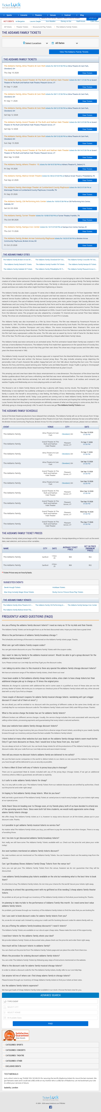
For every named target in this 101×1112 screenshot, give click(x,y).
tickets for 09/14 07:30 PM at (50, 151)
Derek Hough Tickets (12, 587)
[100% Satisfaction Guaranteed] (15, 1035)
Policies (62, 1103)
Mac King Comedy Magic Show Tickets (19, 592)
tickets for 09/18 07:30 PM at (44, 164)
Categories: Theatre (15, 1055)
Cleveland (66, 434)
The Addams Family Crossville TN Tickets (83, 260)
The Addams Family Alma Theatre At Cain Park (18, 605)
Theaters (38, 15)
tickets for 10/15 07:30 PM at (45, 227)
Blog (82, 15)
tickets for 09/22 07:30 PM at (49, 176)
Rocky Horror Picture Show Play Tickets (67, 592)
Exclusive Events (13, 1066)
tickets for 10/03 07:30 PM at (47, 202)
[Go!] (92, 17)
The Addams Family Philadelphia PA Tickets (50, 269)
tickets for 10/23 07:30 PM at (46, 239)
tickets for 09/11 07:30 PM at (50, 81)
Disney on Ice (54, 21)
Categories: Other (14, 1061)
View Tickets (87, 73)
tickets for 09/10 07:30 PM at (46, 67)
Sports (9, 15)
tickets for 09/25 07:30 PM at (47, 188)
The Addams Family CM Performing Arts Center (50, 605)
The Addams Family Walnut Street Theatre (18, 610)
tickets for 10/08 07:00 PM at (42, 215)
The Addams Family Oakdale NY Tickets (18, 269)
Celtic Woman (83, 21)
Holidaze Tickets (58, 587)
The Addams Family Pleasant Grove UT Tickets (83, 269)
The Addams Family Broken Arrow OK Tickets (18, 260)
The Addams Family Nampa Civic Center (82, 605)
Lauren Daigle (23, 21)
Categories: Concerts (15, 1050)
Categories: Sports (14, 1045)
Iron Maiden (38, 21)
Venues (53, 15)
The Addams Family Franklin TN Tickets (50, 264)
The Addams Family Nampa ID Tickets (82, 264)
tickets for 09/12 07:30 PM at (46, 109)
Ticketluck (19, 6)
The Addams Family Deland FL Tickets (18, 264)
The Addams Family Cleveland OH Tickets (50, 260)
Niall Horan (68, 21)
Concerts (23, 15)
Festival (67, 15)
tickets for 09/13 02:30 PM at (46, 137)
